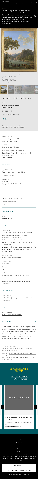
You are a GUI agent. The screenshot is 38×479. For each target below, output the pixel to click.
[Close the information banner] (35, 16)
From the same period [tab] (19, 378)
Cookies (19, 449)
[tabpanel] (19, 407)
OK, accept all (19, 466)
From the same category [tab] (19, 379)
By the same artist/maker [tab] (19, 376)
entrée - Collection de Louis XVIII (12, 314)
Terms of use (19, 446)
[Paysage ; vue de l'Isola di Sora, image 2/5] (11, 89)
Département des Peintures (10, 147)
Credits (19, 452)
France (4, 108)
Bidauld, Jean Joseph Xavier (11, 105)
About (19, 440)
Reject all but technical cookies (19, 470)
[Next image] (34, 89)
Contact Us (19, 443)
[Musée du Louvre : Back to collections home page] (19, 3)
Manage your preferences (19, 475)
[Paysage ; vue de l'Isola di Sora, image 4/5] (28, 89)
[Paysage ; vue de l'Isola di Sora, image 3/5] (18, 89)
